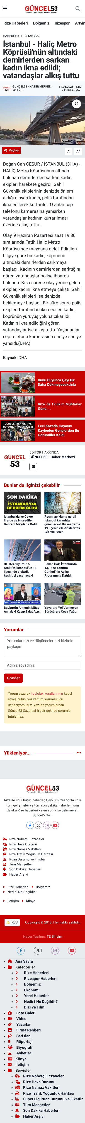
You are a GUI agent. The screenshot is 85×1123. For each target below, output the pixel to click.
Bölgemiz (41, 23)
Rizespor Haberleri (40, 978)
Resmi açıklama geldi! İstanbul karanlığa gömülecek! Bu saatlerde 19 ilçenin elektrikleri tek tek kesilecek (62, 524)
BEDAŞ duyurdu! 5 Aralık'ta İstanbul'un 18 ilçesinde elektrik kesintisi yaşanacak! (20, 569)
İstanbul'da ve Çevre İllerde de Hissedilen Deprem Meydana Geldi (21, 520)
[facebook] (21, 951)
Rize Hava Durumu (23, 844)
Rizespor (62, 23)
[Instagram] (47, 825)
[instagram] (55, 951)
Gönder (13, 678)
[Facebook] (30, 825)
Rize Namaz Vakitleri (25, 849)
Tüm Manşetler (20, 864)
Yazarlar (23, 1024)
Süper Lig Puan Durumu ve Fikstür (53, 1099)
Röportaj (23, 1041)
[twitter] (38, 951)
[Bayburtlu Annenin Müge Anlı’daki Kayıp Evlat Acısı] (22, 593)
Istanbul (31, 36)
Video (21, 1018)
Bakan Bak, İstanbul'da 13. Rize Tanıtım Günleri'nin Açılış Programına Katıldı (60, 569)
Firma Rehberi (28, 1030)
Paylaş (14, 150)
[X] (38, 825)
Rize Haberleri (15, 23)
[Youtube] (55, 825)
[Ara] (77, 9)
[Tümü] (79, 752)
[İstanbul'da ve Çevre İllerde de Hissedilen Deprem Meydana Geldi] (22, 502)
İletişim (13, 901)
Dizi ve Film (33, 1007)
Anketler (23, 1053)
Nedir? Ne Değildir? (21, 892)
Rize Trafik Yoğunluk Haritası (31, 854)
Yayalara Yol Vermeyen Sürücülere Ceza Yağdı (61, 609)
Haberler (11, 36)
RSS (14, 922)
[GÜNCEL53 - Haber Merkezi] (15, 460)
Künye (30, 901)
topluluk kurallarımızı (47, 694)
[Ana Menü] (5, 8)
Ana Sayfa (24, 961)
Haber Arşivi (18, 874)
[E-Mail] (33, 466)
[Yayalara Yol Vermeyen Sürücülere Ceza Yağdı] (62, 593)
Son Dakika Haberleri (25, 869)
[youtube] (72, 951)
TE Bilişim (54, 936)
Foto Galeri (25, 1013)
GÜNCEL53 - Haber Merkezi (52, 457)
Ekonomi (31, 990)
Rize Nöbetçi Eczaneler (26, 839)
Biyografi (23, 1047)
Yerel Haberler (36, 995)
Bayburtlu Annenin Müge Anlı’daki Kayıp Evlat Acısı (22, 609)
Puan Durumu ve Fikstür (27, 859)
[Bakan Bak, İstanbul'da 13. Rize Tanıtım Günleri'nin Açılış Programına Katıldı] (62, 550)
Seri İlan (23, 1036)
